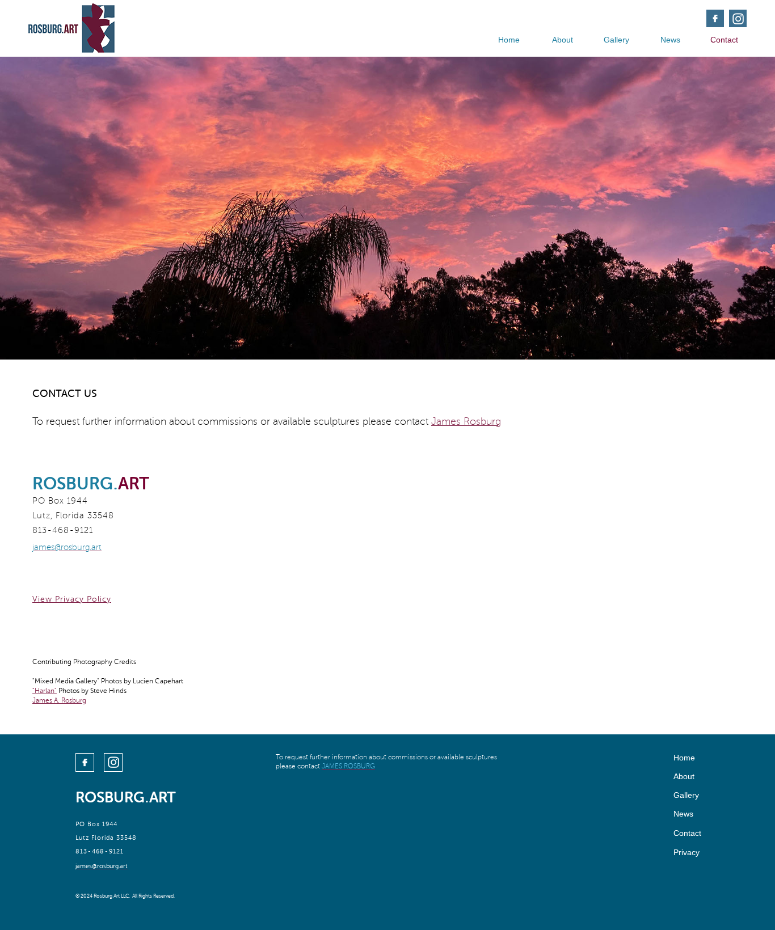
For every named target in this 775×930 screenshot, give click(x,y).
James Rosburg (466, 421)
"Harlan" (44, 691)
